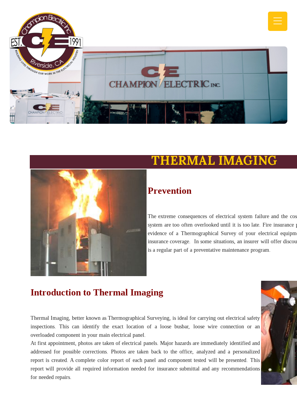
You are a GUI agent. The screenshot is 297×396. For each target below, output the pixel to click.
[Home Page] (46, 42)
